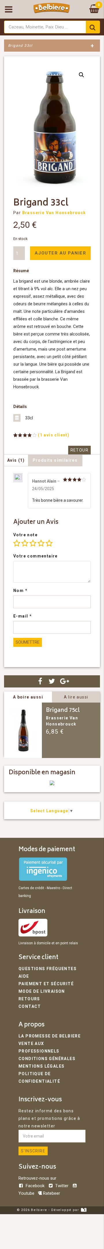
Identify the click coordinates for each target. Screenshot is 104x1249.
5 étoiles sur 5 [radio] (49, 543)
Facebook (35, 1185)
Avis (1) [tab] (16, 460)
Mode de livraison (41, 991)
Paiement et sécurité (46, 983)
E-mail (22, 616)
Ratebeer (51, 1193)
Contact (29, 1006)
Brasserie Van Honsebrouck (54, 212)
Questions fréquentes (47, 968)
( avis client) (53, 435)
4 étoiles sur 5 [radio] (41, 543)
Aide (23, 976)
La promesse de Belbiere (49, 1036)
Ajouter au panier (60, 253)
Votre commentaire (35, 556)
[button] (81, 75)
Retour (79, 450)
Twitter (62, 1185)
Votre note (25, 535)
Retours (29, 999)
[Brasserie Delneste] (52, 783)
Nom (20, 590)
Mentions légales (41, 1066)
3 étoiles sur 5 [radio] (32, 543)
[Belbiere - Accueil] (52, 9)
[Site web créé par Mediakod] (83, 1210)
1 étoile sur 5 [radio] (16, 543)
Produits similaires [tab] (55, 460)
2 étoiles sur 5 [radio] (24, 543)
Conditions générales (46, 1058)
